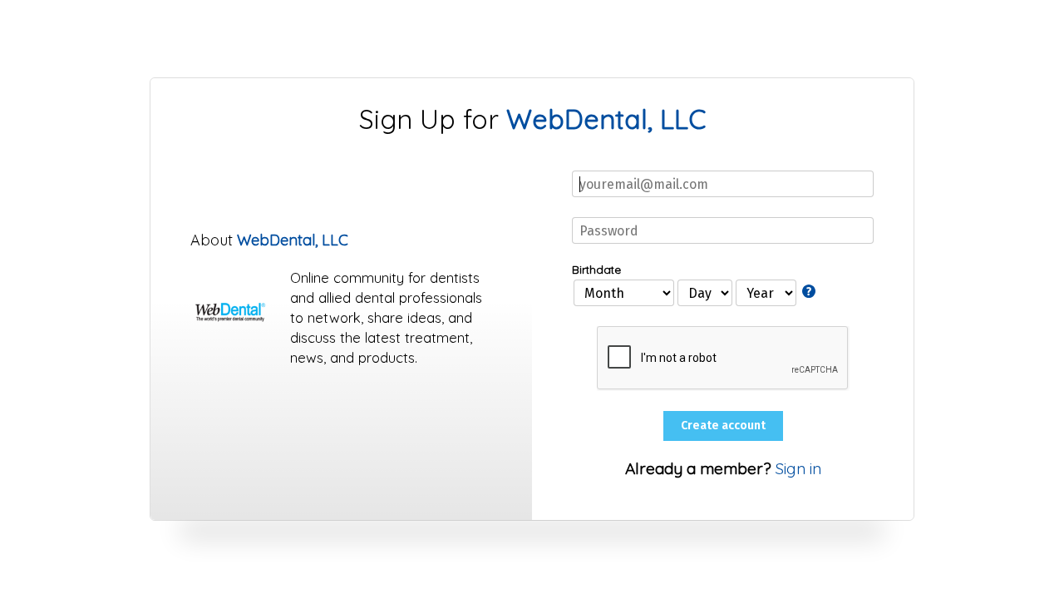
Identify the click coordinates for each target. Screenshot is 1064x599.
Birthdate (596, 269)
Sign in (798, 468)
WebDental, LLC (606, 119)
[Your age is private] (810, 291)
